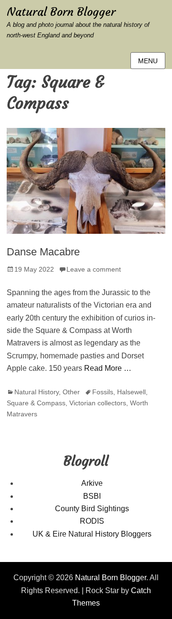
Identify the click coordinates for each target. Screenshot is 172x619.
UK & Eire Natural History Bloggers (91, 534)
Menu (148, 61)
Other (71, 392)
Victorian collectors (97, 403)
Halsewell (131, 392)
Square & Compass (36, 403)
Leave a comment (93, 269)
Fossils (102, 392)
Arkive (92, 483)
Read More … (107, 368)
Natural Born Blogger (61, 12)
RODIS (92, 521)
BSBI (92, 496)
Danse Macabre (43, 252)
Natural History (36, 392)
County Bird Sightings (92, 508)
